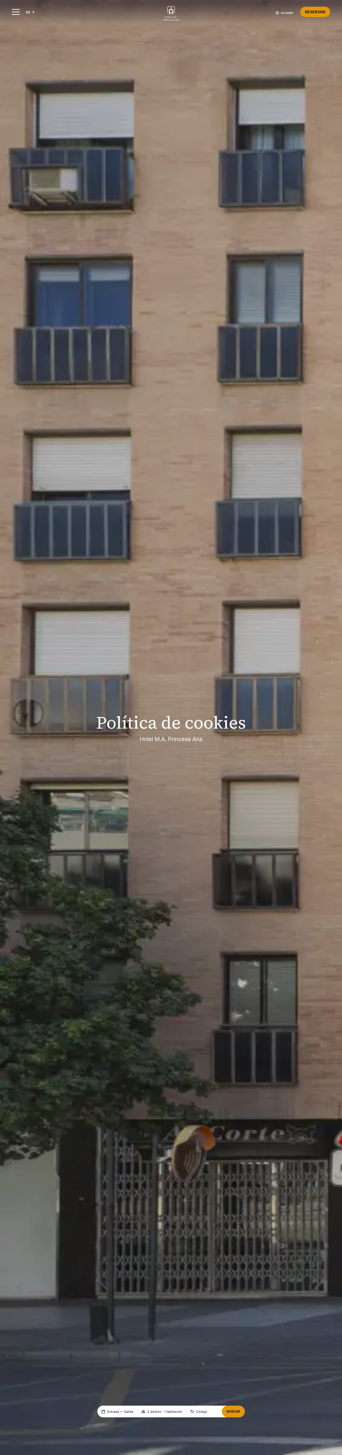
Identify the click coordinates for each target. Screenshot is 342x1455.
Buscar (233, 1411)
